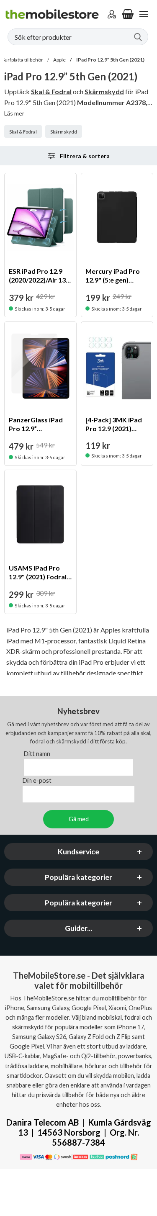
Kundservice (78, 851)
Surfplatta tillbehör (22, 60)
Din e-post (37, 780)
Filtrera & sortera (85, 155)
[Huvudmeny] (143, 14)
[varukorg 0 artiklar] (128, 14)
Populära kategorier (78, 877)
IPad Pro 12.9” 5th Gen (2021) (110, 60)
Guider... (78, 928)
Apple (59, 60)
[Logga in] (112, 14)
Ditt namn (37, 753)
